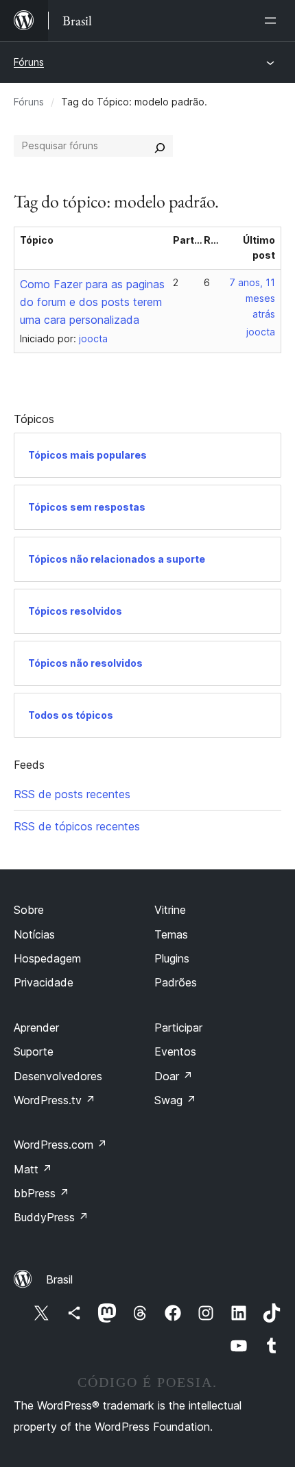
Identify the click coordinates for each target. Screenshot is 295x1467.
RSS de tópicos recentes (77, 826)
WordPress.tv (54, 1100)
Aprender (36, 1027)
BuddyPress (51, 1217)
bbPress (41, 1193)
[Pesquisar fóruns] (160, 146)
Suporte (34, 1051)
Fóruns (29, 62)
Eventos (175, 1051)
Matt (33, 1169)
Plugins (171, 958)
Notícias (34, 934)
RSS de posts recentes (72, 794)
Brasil (59, 1279)
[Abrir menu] (273, 20)
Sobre (29, 910)
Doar (173, 1076)
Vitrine (170, 910)
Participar (178, 1027)
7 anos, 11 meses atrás (252, 298)
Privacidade (43, 982)
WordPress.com (60, 1144)
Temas (171, 934)
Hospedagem (47, 958)
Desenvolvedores (58, 1076)
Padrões (175, 982)
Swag (175, 1100)
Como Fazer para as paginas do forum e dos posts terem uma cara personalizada (92, 302)
